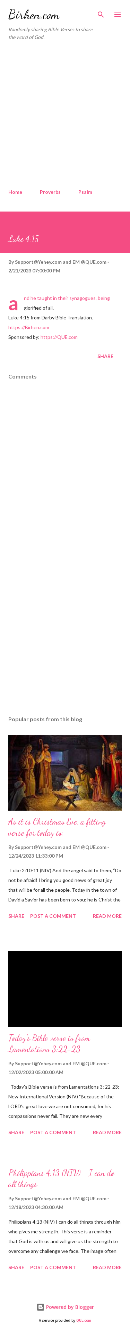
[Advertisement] (65, 115)
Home (15, 192)
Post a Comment (53, 916)
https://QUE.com (59, 337)
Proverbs (50, 192)
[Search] (101, 12)
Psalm (85, 192)
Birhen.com (33, 14)
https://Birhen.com (28, 327)
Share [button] (105, 356)
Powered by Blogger (69, 1307)
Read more (107, 916)
